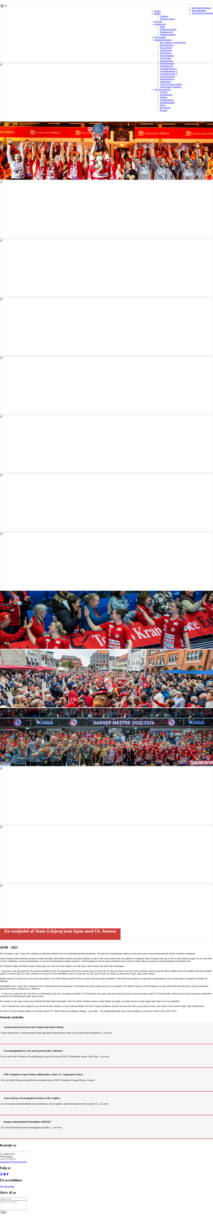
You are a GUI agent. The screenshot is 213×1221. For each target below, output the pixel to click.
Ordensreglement (168, 34)
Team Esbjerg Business (202, 13)
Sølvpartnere (166, 53)
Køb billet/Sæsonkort (201, 8)
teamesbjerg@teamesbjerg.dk (13, 1162)
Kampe (157, 11)
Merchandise (160, 37)
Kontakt (163, 110)
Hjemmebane (166, 94)
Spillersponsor (166, 66)
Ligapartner (165, 81)
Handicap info (166, 32)
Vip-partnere (165, 58)
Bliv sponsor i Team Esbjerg (173, 42)
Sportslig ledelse (167, 19)
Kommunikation (167, 102)
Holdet (157, 13)
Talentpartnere (166, 61)
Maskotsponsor (167, 79)
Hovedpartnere (167, 45)
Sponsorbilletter (199, 10)
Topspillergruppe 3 (168, 74)
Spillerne (164, 16)
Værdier (164, 92)
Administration (167, 100)
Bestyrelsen (165, 108)
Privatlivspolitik (7, 1186)
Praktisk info (160, 24)
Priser (162, 27)
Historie (163, 97)
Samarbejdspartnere (163, 40)
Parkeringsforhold (168, 29)
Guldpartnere (166, 50)
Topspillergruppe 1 (168, 68)
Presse (163, 105)
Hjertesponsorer (167, 63)
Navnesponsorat (167, 76)
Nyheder (158, 21)
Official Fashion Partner (171, 84)
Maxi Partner (166, 47)
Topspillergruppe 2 (168, 71)
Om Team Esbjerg (162, 89)
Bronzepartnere (167, 55)
